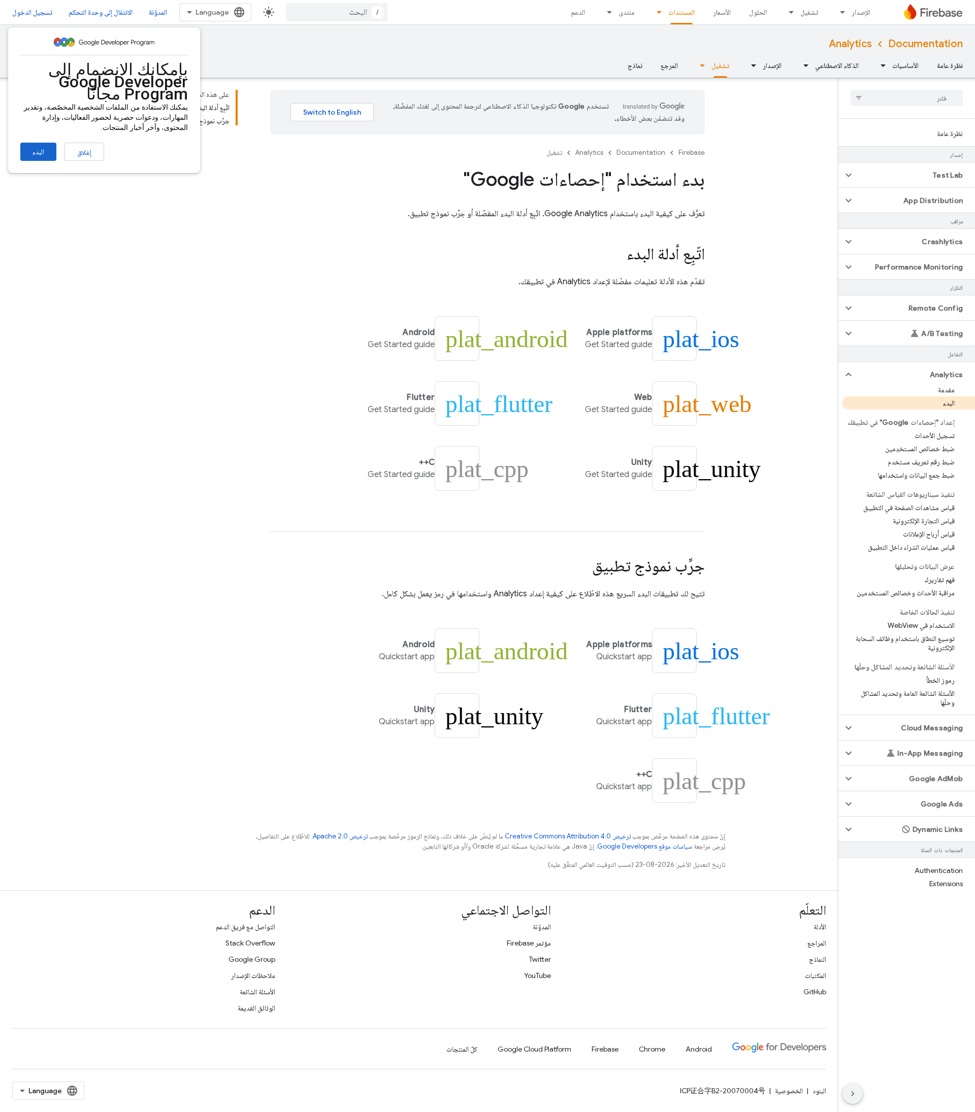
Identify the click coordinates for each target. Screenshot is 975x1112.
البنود (819, 1091)
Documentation (925, 44)
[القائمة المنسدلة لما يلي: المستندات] (656, 12)
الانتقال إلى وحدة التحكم (101, 12)
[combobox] (336, 12)
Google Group (252, 959)
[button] (915, 175)
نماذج (635, 65)
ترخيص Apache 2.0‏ (340, 836)
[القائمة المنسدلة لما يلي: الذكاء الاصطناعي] (803, 65)
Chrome (652, 1049)
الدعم (578, 12)
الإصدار (861, 12)
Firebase (691, 152)
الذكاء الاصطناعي (837, 65)
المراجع (816, 943)
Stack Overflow (250, 943)
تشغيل (809, 12)
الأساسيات (905, 65)
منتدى (627, 12)
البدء (38, 151)
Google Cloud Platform (534, 1049)
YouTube (537, 975)
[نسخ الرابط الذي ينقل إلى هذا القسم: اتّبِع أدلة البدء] (616, 255)
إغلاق (84, 152)
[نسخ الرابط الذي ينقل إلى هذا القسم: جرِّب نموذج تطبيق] (582, 567)
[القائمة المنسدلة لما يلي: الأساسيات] (880, 65)
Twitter (540, 959)
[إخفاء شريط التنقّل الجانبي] (852, 1094)
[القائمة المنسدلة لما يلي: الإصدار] (839, 12)
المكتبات (815, 975)
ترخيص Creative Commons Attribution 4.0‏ (568, 836)
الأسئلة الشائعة (257, 991)
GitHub (814, 991)
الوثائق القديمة (256, 1008)
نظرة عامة (950, 65)
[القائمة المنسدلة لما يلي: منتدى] (606, 12)
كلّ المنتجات (461, 1049)
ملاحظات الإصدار (253, 975)
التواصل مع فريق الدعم (245, 926)
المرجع (669, 65)
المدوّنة (158, 12)
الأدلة (820, 926)
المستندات (681, 12)
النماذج (817, 959)
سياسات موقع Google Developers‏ (644, 846)
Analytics (850, 44)
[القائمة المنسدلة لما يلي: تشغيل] (788, 12)
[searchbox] (907, 98)
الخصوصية (789, 1091)
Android (699, 1049)
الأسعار (722, 12)
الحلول (758, 12)
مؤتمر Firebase (529, 943)
